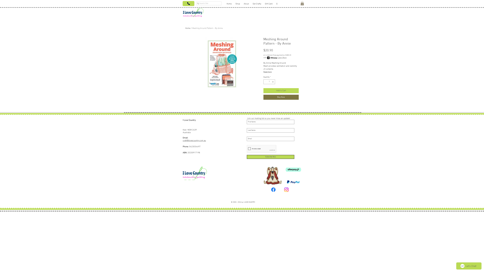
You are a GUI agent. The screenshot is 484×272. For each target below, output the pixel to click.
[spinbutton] (269, 82)
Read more (267, 72)
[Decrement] (265, 82)
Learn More (282, 58)
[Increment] (273, 82)
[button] (302, 3)
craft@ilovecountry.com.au (194, 140)
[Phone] (188, 3)
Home (187, 28)
